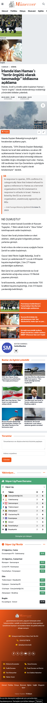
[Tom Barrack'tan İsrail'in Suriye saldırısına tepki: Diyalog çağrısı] (34, 393)
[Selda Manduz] (7, 348)
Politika (13, 11)
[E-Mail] (16, 351)
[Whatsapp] (29, 653)
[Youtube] (25, 653)
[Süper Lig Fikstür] (44, 544)
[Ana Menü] (2, 4)
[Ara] (43, 4)
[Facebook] (14, 653)
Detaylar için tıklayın (23, 536)
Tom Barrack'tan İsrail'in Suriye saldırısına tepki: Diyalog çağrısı (33, 402)
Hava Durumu (32, 664)
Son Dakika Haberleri (34, 673)
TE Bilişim (29, 694)
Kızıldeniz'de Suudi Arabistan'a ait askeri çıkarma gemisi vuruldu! (33, 423)
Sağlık (35, 685)
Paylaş (6, 132)
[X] (17, 653)
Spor (23, 687)
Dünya (22, 11)
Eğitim (41, 11)
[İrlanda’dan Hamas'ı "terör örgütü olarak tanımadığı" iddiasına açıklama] (23, 115)
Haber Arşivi (10, 677)
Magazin (41, 685)
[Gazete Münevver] (22, 4)
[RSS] (33, 653)
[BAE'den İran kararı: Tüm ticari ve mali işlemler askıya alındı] (12, 393)
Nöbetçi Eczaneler (12, 664)
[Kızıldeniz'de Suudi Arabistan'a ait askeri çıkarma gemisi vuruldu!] (34, 414)
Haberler (4, 67)
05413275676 (25, 640)
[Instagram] (21, 653)
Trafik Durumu (11, 668)
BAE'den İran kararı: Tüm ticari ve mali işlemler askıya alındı (11, 402)
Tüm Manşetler (11, 673)
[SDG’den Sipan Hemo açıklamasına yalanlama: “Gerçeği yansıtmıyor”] (12, 369)
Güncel (5, 11)
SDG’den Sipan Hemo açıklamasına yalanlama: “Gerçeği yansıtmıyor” (11, 379)
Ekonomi (32, 11)
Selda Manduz (20, 346)
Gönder (6, 460)
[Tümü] (44, 473)
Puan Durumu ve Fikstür (35, 668)
